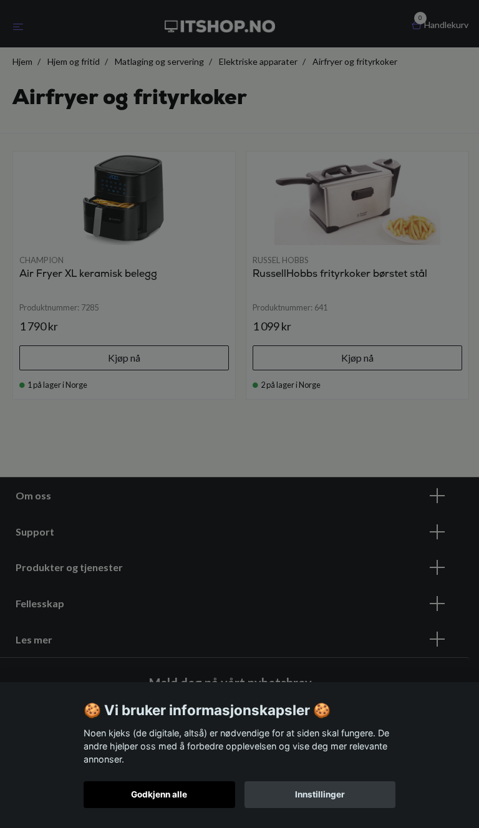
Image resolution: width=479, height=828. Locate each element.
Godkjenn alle (159, 794)
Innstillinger (320, 794)
